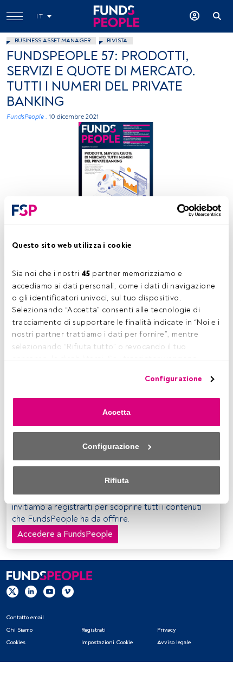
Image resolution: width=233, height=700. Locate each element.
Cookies (15, 642)
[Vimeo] (68, 591)
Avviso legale (174, 642)
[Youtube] (49, 591)
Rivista (117, 40)
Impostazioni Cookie (107, 642)
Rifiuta (117, 480)
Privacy (166, 629)
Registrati (93, 629)
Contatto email (25, 617)
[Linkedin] (31, 591)
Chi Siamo (19, 629)
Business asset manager (52, 40)
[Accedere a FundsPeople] (194, 16)
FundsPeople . (27, 117)
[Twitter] (12, 591)
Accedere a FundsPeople (65, 534)
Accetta (116, 412)
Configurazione (173, 378)
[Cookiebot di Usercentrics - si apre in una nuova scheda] (173, 210)
